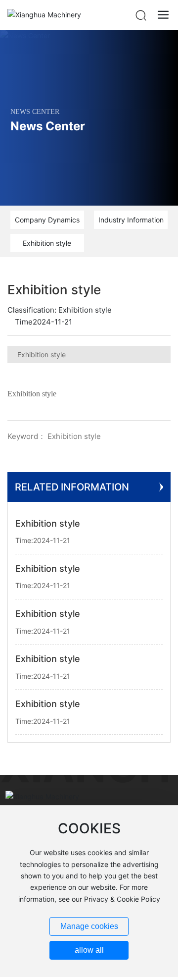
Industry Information (131, 220)
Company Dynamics (47, 220)
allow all (89, 950)
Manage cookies (89, 926)
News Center (47, 126)
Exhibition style (47, 243)
